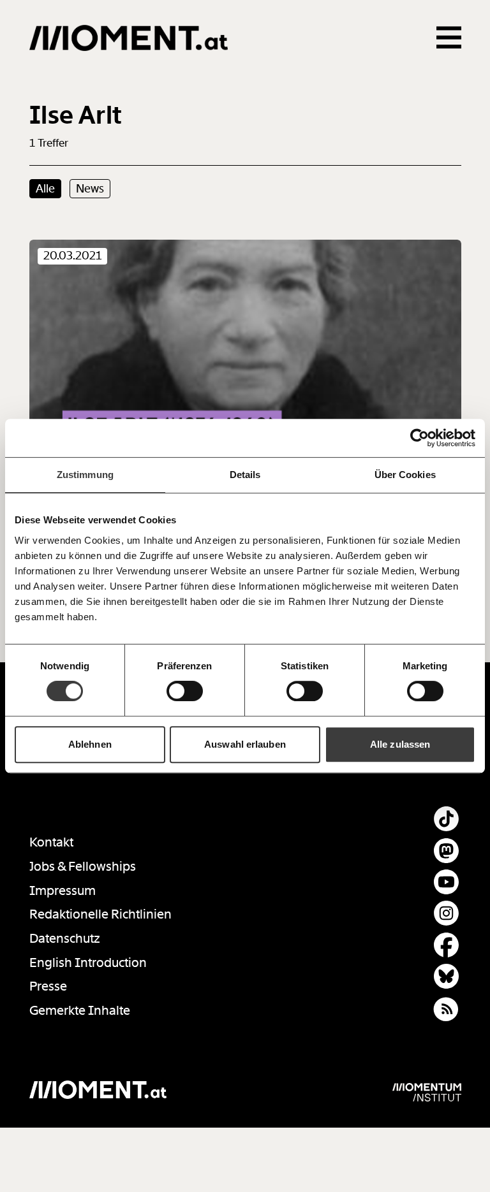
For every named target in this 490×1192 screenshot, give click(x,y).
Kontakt (51, 842)
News (90, 188)
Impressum (62, 891)
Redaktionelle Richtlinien (100, 914)
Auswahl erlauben (245, 744)
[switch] (185, 691)
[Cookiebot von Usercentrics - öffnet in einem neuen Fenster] (419, 437)
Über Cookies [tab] (405, 474)
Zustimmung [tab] (85, 474)
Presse (48, 986)
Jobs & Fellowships (82, 867)
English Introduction (88, 963)
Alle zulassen (400, 744)
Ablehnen (90, 744)
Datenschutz (64, 939)
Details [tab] (245, 474)
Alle (45, 188)
